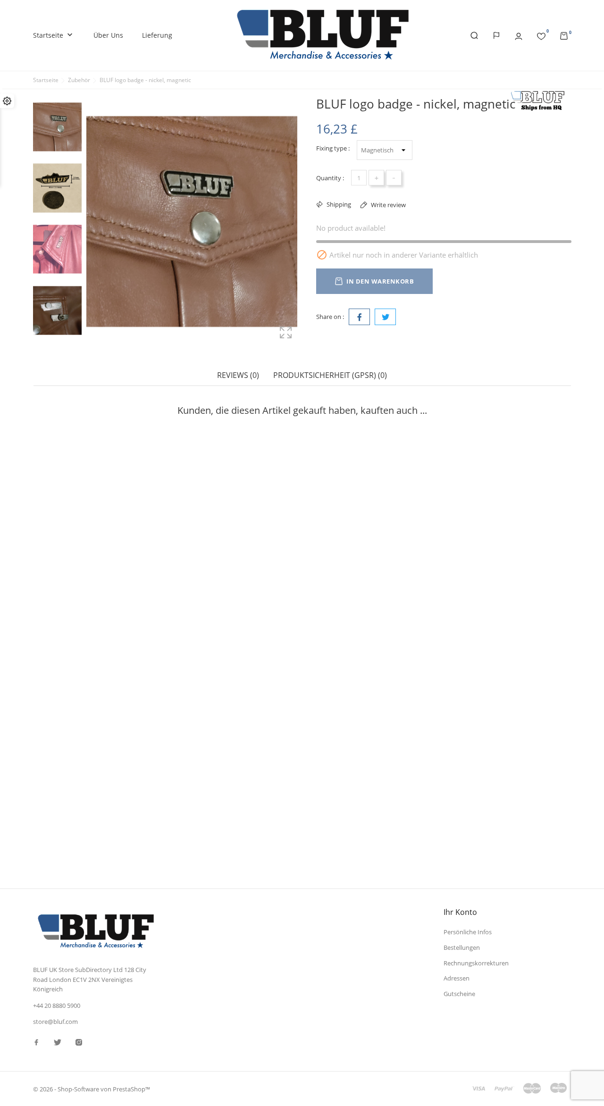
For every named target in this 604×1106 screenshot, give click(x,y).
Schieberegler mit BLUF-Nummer (359, 758)
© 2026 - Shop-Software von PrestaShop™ (91, 1089)
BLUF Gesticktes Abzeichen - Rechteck (92, 758)
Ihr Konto (460, 912)
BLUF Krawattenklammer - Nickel (84, 556)
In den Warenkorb (380, 281)
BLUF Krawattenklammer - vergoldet (227, 758)
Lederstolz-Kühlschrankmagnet (219, 577)
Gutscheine (459, 993)
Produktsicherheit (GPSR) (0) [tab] (330, 375)
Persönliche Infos (468, 932)
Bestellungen (462, 947)
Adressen (457, 978)
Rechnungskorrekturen (476, 963)
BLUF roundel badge (339, 556)
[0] (541, 34)
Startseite (54, 35)
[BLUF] (540, 100)
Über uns (108, 35)
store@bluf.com (55, 1021)
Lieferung (157, 35)
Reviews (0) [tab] (238, 375)
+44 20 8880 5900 (56, 1005)
